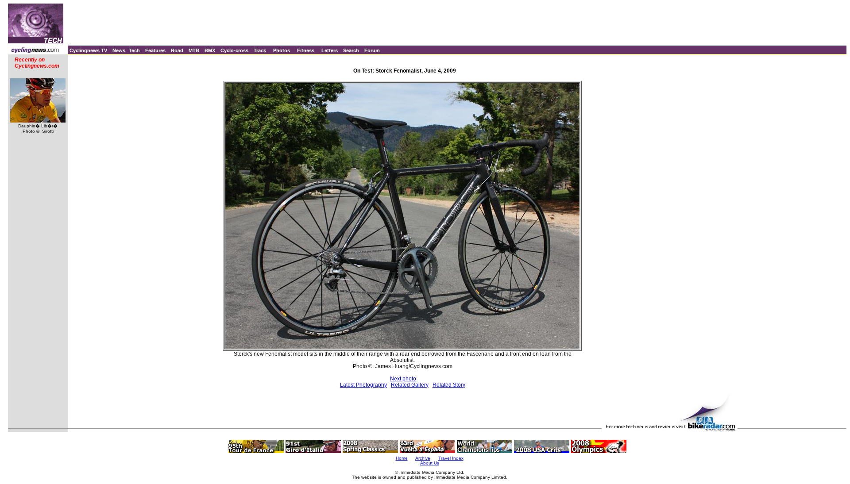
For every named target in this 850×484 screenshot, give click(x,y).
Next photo (403, 379)
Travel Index (451, 458)
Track (260, 50)
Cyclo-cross (234, 50)
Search (351, 50)
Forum (372, 50)
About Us (429, 463)
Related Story (449, 385)
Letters (329, 50)
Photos (281, 50)
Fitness (305, 50)
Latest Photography (363, 385)
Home (402, 458)
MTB (194, 50)
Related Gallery (410, 385)
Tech (134, 50)
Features (155, 50)
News (118, 50)
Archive (422, 458)
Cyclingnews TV (88, 50)
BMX (210, 50)
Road (177, 50)
